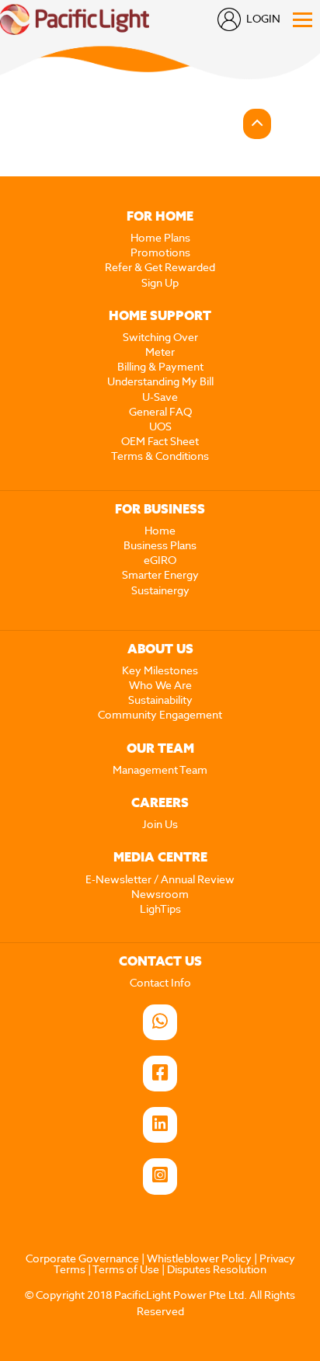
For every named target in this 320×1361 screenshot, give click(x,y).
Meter (160, 352)
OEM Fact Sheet (160, 442)
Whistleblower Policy (199, 1259)
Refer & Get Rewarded (160, 268)
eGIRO (160, 560)
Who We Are (160, 685)
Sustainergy (160, 591)
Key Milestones (160, 671)
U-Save (160, 397)
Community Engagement (160, 715)
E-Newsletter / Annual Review (160, 880)
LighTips (160, 909)
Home (160, 531)
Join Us (160, 825)
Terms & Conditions (160, 456)
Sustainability (160, 700)
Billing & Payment (160, 367)
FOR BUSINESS (160, 510)
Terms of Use (125, 1270)
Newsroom (160, 894)
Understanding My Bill (160, 382)
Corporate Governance (82, 1259)
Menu (302, 20)
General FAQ (160, 412)
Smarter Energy (160, 575)
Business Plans (160, 546)
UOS (160, 427)
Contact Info (160, 983)
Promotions (160, 253)
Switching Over (160, 337)
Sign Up (160, 283)
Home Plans (160, 238)
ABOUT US (160, 650)
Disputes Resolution (216, 1270)
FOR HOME (160, 217)
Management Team (160, 770)
